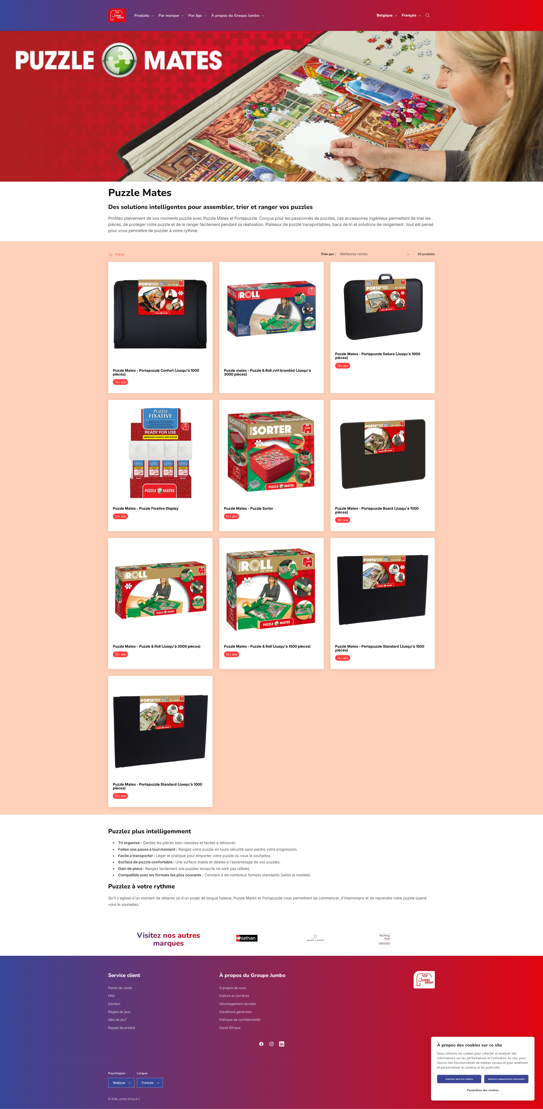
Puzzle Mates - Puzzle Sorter (248, 509)
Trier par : (328, 254)
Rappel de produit (121, 1028)
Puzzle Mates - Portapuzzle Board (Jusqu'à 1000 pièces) (377, 510)
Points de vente (120, 988)
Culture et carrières (234, 996)
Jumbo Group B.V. (129, 1099)
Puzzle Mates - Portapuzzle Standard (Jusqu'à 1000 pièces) (157, 786)
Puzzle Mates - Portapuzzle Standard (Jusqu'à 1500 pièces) (379, 648)
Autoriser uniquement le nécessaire (506, 1079)
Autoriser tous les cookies (459, 1079)
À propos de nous (232, 988)
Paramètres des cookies (482, 1090)
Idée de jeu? (117, 1020)
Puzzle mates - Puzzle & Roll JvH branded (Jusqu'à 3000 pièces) (267, 372)
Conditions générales (235, 1012)
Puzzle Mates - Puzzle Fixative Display (145, 509)
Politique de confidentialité (239, 1020)
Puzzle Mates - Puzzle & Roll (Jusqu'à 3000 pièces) (156, 646)
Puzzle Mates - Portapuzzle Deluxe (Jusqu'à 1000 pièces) (377, 356)
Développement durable (237, 1004)
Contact (114, 1004)
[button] (144, 15)
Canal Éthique (230, 1028)
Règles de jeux (119, 1012)
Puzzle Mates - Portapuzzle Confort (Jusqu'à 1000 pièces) (156, 372)
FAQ (111, 996)
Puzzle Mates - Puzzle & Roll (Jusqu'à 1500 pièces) (267, 646)
